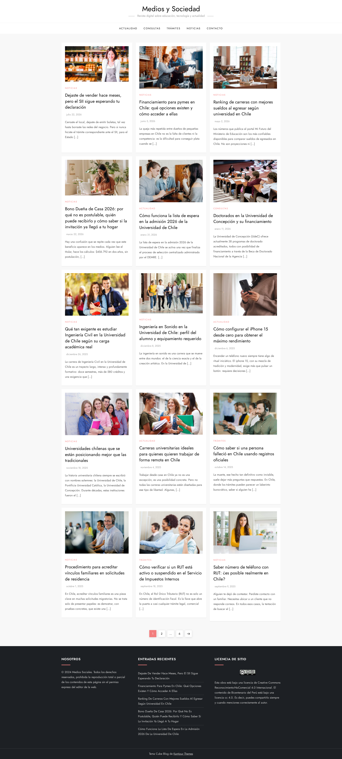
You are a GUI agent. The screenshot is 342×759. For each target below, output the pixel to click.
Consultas (152, 28)
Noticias (194, 28)
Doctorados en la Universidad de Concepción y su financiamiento (243, 218)
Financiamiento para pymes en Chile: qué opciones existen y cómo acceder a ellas (167, 108)
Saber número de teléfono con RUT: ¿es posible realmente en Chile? (241, 573)
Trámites (173, 28)
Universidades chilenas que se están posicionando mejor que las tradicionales (95, 454)
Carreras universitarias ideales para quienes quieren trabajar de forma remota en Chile (169, 454)
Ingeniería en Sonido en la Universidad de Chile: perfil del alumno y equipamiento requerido (170, 333)
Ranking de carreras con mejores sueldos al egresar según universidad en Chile (243, 108)
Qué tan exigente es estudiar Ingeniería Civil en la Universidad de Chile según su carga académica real (95, 338)
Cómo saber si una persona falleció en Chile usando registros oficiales (243, 454)
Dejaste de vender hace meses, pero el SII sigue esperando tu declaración (93, 101)
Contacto (215, 28)
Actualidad (128, 28)
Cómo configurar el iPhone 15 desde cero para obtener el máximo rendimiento (240, 335)
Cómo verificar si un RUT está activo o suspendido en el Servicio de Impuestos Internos (170, 573)
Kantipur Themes (183, 754)
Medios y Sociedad (171, 9)
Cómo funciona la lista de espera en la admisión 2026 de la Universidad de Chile (169, 221)
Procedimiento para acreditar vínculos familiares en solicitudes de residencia (95, 573)
